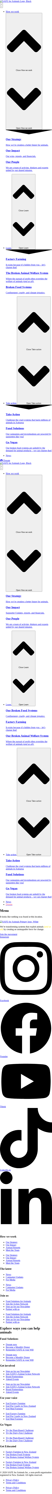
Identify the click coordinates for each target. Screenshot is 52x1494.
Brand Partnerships (14, 1376)
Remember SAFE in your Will (20, 1350)
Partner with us (12, 1309)
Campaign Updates (14, 1277)
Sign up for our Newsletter (18, 1306)
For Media (10, 1279)
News (8, 1274)
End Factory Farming (15, 1403)
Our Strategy (11, 1242)
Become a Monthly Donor (18, 1347)
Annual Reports (13, 1247)
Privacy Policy (12, 1480)
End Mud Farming (14, 1408)
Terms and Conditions (16, 1482)
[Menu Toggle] (1, 5)
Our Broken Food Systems (18, 1454)
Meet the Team (12, 1250)
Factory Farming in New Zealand (21, 1452)
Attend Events (12, 1379)
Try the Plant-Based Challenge (20, 1430)
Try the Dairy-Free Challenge (19, 1433)
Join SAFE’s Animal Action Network (23, 1374)
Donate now (11, 1344)
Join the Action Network (17, 1304)
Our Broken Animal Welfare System (22, 1457)
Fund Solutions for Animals (18, 1301)
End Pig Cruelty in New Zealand (21, 1406)
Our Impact (11, 1245)
